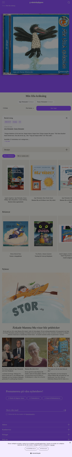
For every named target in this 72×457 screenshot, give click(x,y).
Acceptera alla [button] (31, 448)
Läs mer (57, 445)
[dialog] (36, 228)
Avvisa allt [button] (43, 448)
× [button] (70, 442)
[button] (36, 453)
